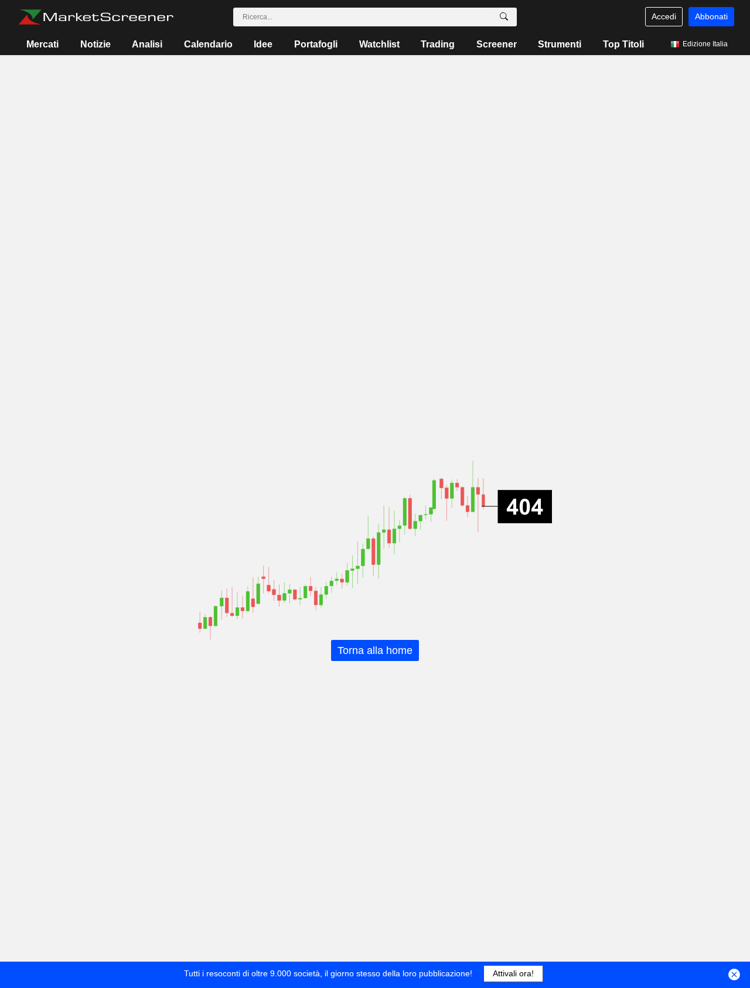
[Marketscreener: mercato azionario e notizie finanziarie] (95, 17)
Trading (438, 44)
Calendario (208, 44)
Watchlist (379, 44)
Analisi (147, 44)
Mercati (42, 44)
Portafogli (316, 44)
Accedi (664, 16)
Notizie (95, 44)
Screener (496, 44)
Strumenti (559, 44)
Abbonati (711, 16)
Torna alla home (375, 650)
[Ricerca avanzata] (504, 17)
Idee (263, 44)
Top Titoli (623, 44)
